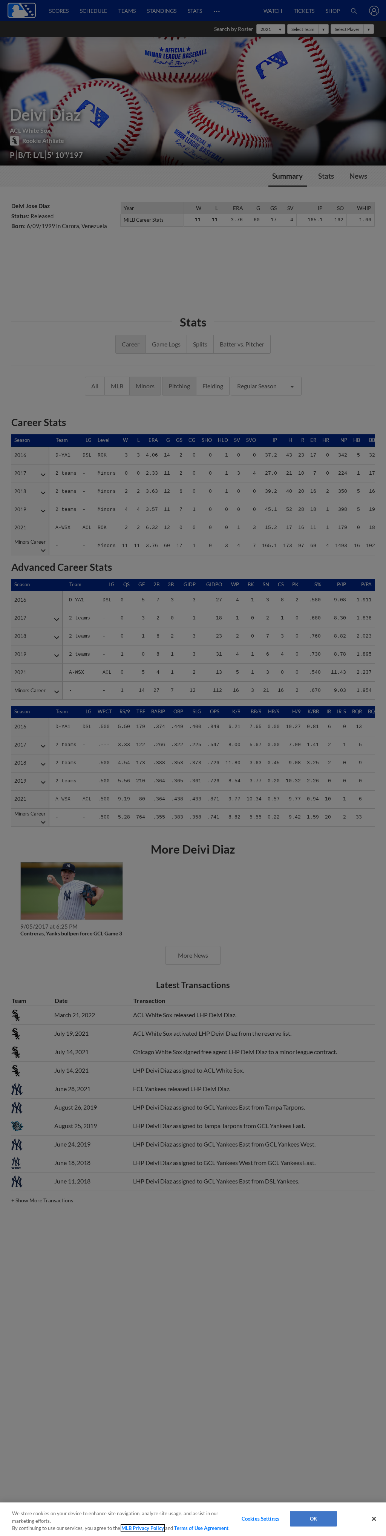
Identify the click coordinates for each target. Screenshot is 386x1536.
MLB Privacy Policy (142, 1528)
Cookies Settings (260, 1518)
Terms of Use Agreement (201, 1528)
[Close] (374, 1518)
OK (313, 1518)
